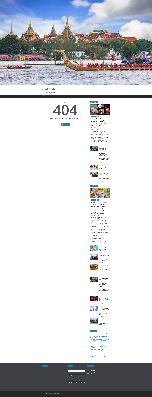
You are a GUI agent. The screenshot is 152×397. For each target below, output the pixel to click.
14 (81, 378)
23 (69, 382)
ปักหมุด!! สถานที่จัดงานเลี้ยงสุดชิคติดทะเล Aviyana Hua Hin (104, 167)
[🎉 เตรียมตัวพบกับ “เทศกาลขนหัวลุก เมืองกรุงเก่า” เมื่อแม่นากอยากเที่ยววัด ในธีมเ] (94, 300)
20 (79, 380)
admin (98, 127)
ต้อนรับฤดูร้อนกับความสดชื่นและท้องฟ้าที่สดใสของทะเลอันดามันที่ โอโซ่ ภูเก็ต (103, 248)
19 (76, 380)
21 (81, 380)
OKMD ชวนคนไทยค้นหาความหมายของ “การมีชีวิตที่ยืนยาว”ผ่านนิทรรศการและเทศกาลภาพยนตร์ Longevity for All (99, 346)
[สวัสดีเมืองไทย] (43, 96)
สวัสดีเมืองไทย (49, 89)
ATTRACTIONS (53, 96)
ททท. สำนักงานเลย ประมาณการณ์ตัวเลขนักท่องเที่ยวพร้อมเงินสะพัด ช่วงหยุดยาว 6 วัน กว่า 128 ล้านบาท (104, 322)
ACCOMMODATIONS (62, 96)
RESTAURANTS (70, 96)
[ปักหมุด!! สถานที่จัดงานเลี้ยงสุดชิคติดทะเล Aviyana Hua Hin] (94, 168)
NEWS (47, 96)
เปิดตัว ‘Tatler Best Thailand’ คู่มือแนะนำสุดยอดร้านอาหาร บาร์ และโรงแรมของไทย (98, 122)
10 (71, 378)
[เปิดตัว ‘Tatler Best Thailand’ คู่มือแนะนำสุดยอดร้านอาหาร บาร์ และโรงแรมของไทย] (100, 109)
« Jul (69, 388)
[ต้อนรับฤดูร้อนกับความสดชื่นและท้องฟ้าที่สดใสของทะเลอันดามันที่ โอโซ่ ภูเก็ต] (94, 249)
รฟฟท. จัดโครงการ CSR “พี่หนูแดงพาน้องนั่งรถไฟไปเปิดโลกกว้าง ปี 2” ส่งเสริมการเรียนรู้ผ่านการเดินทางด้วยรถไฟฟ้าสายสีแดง (104, 258)
